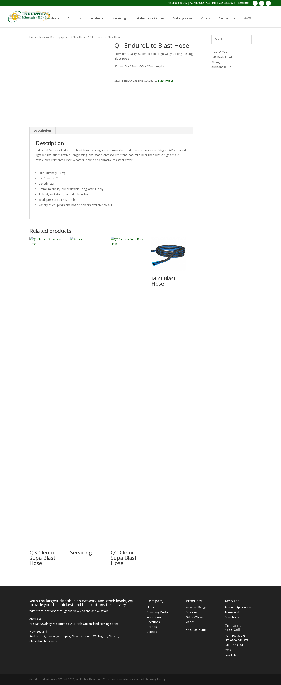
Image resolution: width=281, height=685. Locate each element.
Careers (152, 632)
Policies (152, 627)
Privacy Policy (155, 679)
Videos (190, 622)
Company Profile (158, 612)
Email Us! (243, 3)
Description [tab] (42, 130)
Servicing (191, 612)
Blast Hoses (80, 37)
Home (33, 37)
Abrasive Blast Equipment (54, 37)
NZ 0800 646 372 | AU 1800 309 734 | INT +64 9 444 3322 (201, 3)
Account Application (238, 607)
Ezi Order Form (196, 630)
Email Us (230, 655)
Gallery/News (194, 617)
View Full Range (196, 607)
